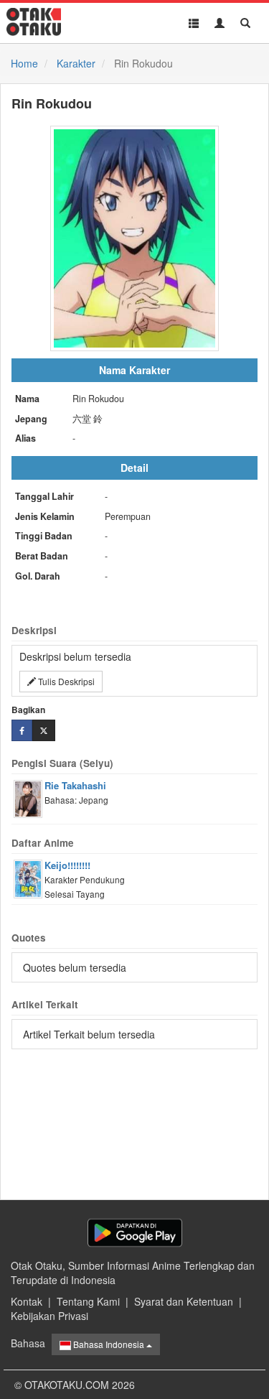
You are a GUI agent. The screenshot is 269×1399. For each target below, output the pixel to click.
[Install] (135, 1232)
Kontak (26, 1301)
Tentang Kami (88, 1301)
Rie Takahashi (75, 785)
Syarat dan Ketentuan (183, 1301)
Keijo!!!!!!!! (67, 865)
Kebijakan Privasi (49, 1316)
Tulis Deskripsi (65, 681)
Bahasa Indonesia (108, 1344)
